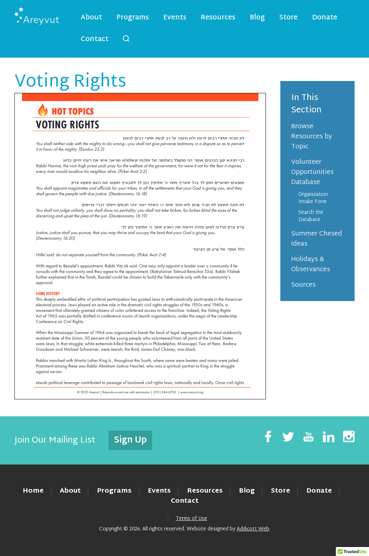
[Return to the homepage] (36, 16)
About (91, 18)
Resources (218, 18)
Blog (257, 18)
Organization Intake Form (313, 198)
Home (33, 491)
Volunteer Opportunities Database (312, 172)
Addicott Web (253, 529)
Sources (303, 285)
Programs (132, 18)
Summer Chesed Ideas (316, 239)
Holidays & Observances (310, 264)
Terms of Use (191, 518)
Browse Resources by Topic (311, 137)
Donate (324, 18)
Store (288, 18)
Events (174, 18)
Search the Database (310, 216)
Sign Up (130, 440)
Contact (94, 39)
